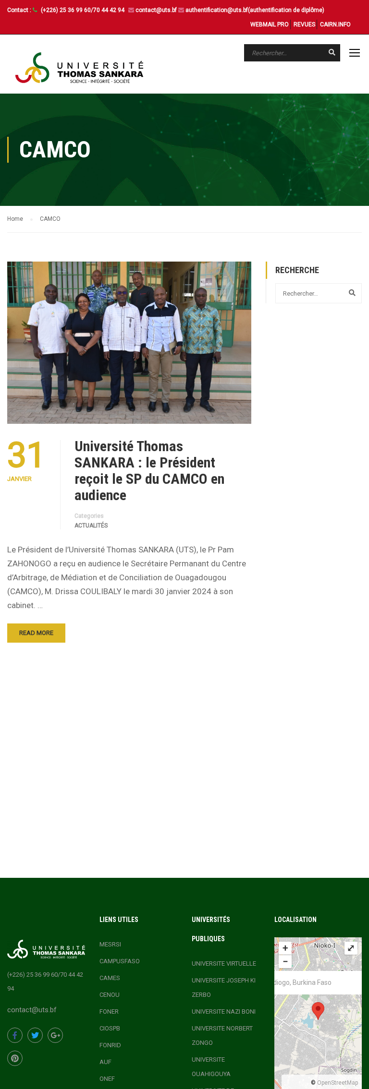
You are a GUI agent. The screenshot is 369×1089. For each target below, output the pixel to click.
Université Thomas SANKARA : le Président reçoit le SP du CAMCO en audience (149, 470)
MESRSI (110, 944)
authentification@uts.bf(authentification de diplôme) (254, 10)
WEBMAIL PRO (269, 24)
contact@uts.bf (156, 10)
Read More (36, 632)
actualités (91, 525)
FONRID (110, 1045)
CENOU (109, 994)
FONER (109, 1011)
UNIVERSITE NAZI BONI (224, 1011)
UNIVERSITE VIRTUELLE (224, 963)
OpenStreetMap (337, 1082)
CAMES (109, 977)
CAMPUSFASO (119, 961)
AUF (105, 1061)
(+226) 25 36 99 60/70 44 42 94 (83, 10)
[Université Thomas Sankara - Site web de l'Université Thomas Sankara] (79, 67)
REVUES (304, 24)
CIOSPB (109, 1028)
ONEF (107, 1078)
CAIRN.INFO (335, 24)
